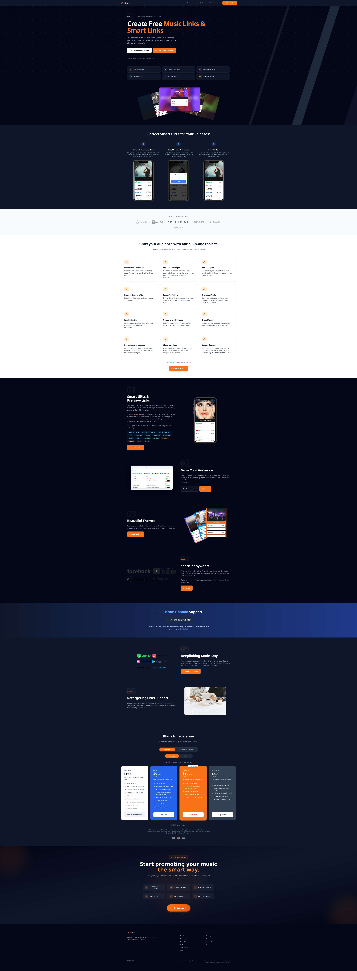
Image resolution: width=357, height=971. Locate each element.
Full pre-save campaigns (163, 789)
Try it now (205, 489)
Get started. (184, 629)
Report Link (209, 945)
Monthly (172, 756)
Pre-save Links (184, 939)
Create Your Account (134, 815)
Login (218, 3)
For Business (202, 3)
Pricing (211, 3)
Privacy (208, 936)
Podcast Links (184, 942)
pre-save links (137, 414)
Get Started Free (230, 3)
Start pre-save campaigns (135, 793)
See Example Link (189, 489)
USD (173, 825)
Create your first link (190, 671)
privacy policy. (186, 833)
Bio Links (182, 945)
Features (189, 3)
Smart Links (183, 936)
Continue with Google (141, 50)
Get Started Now (135, 534)
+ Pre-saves (135, 432)
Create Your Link (135, 448)
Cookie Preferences (212, 942)
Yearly (186, 756)
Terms (208, 939)
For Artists (167, 749)
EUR (178, 825)
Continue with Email (165, 50)
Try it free (163, 815)
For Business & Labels (186, 749)
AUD (183, 825)
